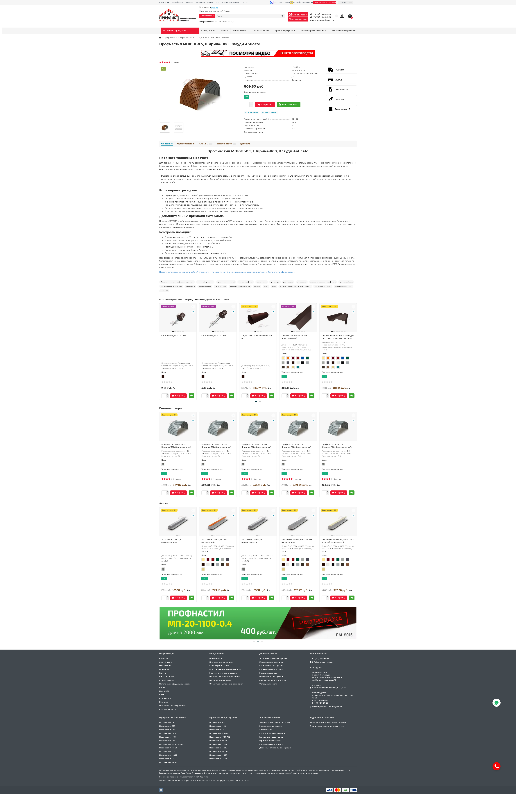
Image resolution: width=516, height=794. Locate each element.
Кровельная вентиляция (271, 669)
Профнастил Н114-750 (219, 737)
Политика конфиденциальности (174, 684)
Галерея (245, 2)
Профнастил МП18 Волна (171, 744)
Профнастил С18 (167, 740)
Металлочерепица (268, 673)
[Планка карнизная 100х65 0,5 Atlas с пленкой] (298, 318)
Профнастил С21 (167, 751)
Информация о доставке (221, 662)
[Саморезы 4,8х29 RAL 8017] (177, 318)
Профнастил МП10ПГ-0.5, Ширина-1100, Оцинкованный (176, 445)
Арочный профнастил (285, 30)
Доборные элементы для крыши (275, 748)
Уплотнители (265, 730)
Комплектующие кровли (271, 666)
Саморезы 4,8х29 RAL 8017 (174, 335)
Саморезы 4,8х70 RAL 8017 (214, 335)
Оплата (210, 2)
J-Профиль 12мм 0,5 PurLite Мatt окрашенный (297, 540)
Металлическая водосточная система (327, 722)
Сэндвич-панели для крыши (272, 680)
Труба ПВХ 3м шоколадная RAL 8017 (256, 337)
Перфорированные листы (313, 30)
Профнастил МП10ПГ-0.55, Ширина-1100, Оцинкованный (216, 445)
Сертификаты (177, 2)
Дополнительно (268, 653)
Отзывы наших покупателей (172, 706)
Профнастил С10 (167, 726)
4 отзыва (175, 62)
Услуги (162, 673)
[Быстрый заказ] (191, 395)
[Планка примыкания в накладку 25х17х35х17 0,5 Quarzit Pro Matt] (338, 318)
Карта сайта (165, 698)
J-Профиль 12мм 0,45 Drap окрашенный (214, 540)
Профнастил (169, 38)
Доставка (189, 2)
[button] (256, 401)
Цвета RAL (164, 691)
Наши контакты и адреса (325, 2)
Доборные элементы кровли (273, 658)
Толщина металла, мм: (255, 92)
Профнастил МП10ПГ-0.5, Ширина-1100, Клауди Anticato (258, 151)
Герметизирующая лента (271, 737)
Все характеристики (253, 132)
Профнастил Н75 (217, 730)
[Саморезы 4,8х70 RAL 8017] (217, 318)
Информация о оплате (220, 680)
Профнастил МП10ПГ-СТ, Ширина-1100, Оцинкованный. (337, 445)
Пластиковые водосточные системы (327, 726)
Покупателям (217, 653)
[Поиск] (282, 16)
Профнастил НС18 (168, 737)
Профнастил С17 (167, 730)
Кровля (224, 30)
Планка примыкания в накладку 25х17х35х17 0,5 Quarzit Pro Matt (338, 337)
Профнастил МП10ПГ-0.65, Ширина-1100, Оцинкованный (256, 445)
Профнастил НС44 (168, 762)
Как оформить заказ (219, 666)
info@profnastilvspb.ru (322, 20)
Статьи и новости (167, 709)
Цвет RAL (245, 143)
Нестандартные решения (344, 30)
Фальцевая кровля (268, 684)
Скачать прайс (299, 15)
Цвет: (163, 372)
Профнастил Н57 (217, 722)
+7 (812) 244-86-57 (321, 14)
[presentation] (159, 351)
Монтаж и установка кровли (223, 673)
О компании (164, 2)
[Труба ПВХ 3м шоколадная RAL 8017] (258, 318)
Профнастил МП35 (218, 740)
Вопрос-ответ (225, 143)
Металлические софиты (270, 726)
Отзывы (205, 143)
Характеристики (186, 143)
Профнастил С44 (167, 759)
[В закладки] (193, 307)
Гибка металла (216, 658)
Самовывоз (200, 2)
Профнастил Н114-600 (219, 733)
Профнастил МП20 (168, 748)
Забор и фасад (240, 30)
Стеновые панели (261, 30)
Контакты (163, 702)
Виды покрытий (167, 676)
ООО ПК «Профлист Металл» (305, 73)
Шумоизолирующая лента (272, 733)
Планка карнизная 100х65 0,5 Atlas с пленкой (296, 337)
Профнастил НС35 (168, 755)
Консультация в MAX (281, 2)
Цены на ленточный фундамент (224, 676)
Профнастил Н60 (217, 726)
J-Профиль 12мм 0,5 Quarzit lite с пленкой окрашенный (338, 540)
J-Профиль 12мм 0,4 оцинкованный (171, 540)
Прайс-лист (164, 669)
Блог (218, 2)
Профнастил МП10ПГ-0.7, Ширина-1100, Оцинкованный (296, 445)
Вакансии (164, 658)
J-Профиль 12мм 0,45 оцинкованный (251, 540)
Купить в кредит (167, 680)
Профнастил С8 (166, 722)
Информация (166, 653)
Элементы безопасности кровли (275, 722)
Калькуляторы (208, 30)
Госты (162, 687)
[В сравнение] (193, 312)
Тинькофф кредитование (303, 2)
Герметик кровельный (270, 740)
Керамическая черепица (271, 662)
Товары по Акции (298, 19)
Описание (167, 143)
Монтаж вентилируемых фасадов (225, 669)
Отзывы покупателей (230, 2)
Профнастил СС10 (167, 733)
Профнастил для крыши (271, 676)
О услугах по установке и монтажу (226, 684)
